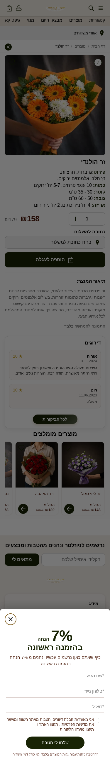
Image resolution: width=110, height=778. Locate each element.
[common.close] (10, 619)
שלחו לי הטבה (55, 742)
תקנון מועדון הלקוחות (77, 729)
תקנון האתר (48, 724)
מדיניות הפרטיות (75, 724)
